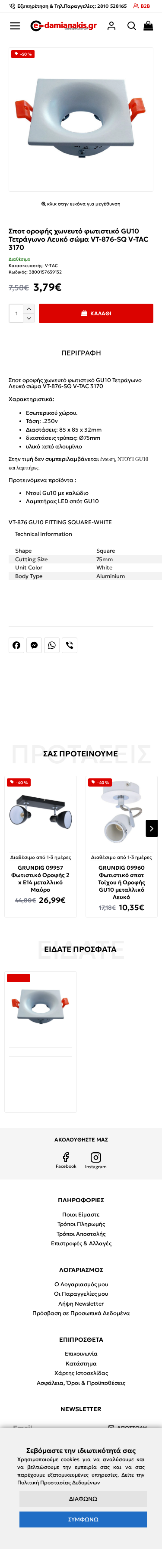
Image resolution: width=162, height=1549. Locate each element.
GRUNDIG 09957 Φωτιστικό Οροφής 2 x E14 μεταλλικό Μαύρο (40, 879)
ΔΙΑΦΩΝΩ (83, 1498)
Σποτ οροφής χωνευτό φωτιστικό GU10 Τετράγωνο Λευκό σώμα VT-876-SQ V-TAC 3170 (40, 1078)
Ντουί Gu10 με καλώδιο (57, 493)
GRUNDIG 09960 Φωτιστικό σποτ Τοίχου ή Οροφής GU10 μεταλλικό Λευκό (121, 883)
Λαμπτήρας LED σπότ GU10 (62, 501)
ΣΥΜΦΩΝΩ (83, 1519)
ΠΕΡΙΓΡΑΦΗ (81, 352)
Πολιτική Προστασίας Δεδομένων (58, 1482)
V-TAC (51, 265)
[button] (10, 828)
